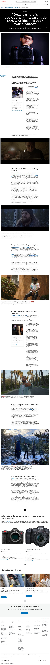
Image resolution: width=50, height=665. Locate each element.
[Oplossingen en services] (31, 4)
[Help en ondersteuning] (40, 4)
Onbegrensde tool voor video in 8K (6, 549)
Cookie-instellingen (4, 657)
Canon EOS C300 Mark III (31, 174)
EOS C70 (27, 315)
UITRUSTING (2, 588)
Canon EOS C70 (5, 66)
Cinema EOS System (16, 315)
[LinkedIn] (43, 660)
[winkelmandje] (47, 2)
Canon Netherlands (4, 660)
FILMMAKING (25, 11)
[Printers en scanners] (21, 4)
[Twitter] (45, 660)
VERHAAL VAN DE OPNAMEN (29, 588)
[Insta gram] (40, 660)
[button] (18, 564)
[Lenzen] (12, 4)
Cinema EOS (26, 247)
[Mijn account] (45, 2)
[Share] (25, 510)
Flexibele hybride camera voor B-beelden (32, 549)
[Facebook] (38, 660)
